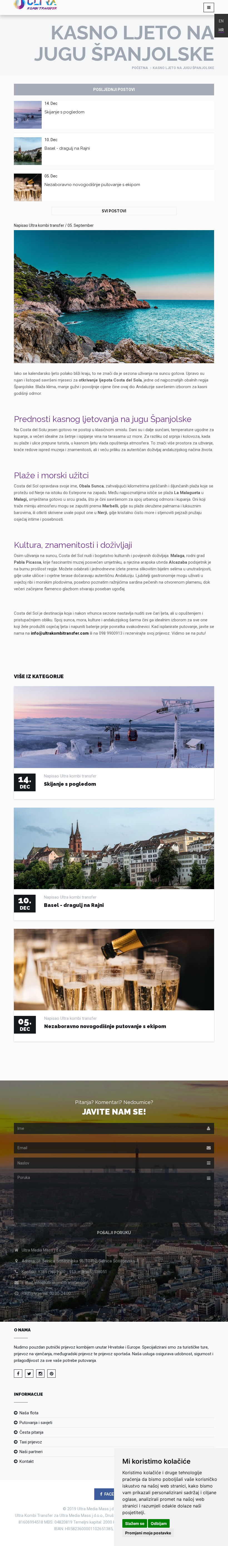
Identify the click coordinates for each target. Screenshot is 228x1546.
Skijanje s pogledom (64, 112)
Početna (140, 68)
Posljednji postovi (114, 89)
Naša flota (28, 1412)
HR (221, 30)
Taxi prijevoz (30, 1442)
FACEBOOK (114, 1494)
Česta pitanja (31, 1432)
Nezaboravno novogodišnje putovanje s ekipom (92, 184)
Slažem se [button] (134, 1523)
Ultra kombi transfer (46, 225)
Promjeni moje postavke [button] (148, 1532)
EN (221, 21)
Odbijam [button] (159, 1523)
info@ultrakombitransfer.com (60, 633)
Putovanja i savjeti (35, 1422)
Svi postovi (114, 211)
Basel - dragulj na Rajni (67, 148)
